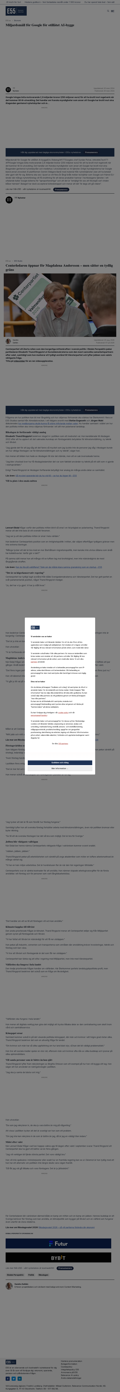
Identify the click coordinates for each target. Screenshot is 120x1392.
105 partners (63, 744)
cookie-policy (63, 713)
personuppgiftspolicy (39, 715)
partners (34, 662)
